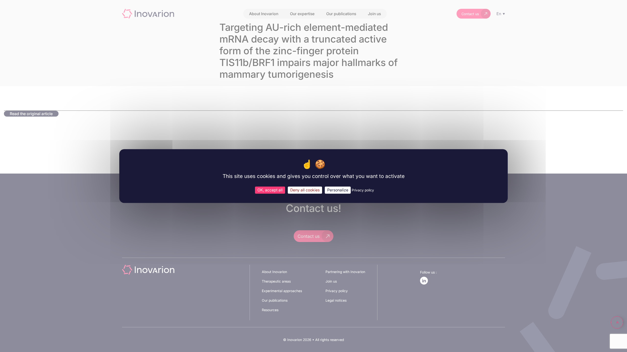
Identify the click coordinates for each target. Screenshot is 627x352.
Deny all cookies (305, 189)
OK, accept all (270, 189)
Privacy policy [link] (363, 190)
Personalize (337, 189)
